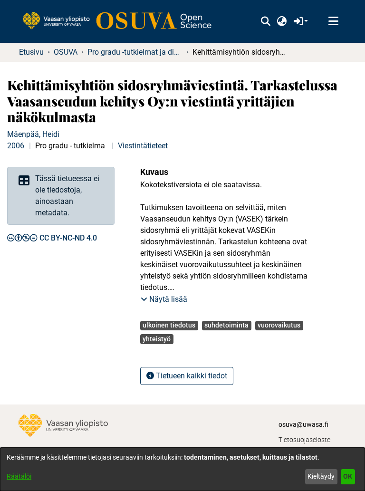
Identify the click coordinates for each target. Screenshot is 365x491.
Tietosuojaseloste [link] (304, 439)
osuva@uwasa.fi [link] (303, 424)
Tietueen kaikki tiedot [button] (190, 375)
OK (347, 476)
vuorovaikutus (279, 325)
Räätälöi (19, 476)
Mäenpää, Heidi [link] (33, 134)
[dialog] (182, 469)
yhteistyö (157, 339)
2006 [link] (15, 145)
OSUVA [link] (65, 52)
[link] (122, 21)
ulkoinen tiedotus (169, 325)
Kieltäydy (321, 476)
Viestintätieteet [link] (143, 145)
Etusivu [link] (31, 52)
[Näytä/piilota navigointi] (333, 21)
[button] (265, 21)
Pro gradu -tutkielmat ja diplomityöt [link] (134, 52)
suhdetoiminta (226, 325)
